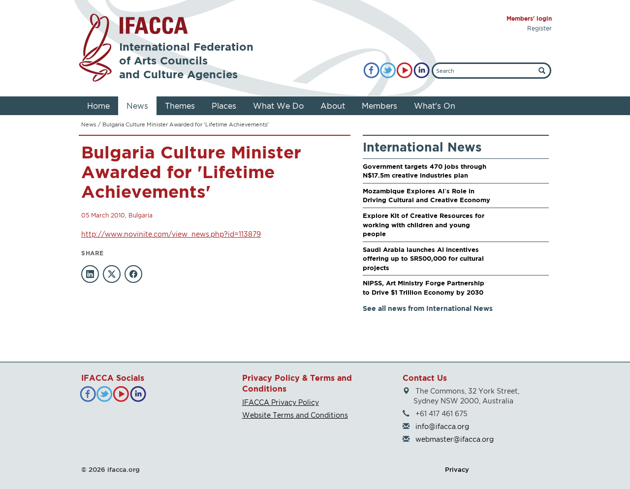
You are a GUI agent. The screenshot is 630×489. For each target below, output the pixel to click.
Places (224, 105)
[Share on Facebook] (133, 274)
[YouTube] (405, 70)
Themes (180, 105)
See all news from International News (428, 308)
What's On (434, 105)
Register (539, 28)
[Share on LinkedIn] (90, 274)
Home (98, 105)
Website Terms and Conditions (295, 415)
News (137, 105)
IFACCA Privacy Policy (280, 402)
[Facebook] (371, 70)
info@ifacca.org (442, 426)
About (332, 105)
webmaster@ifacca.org (454, 439)
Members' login (529, 18)
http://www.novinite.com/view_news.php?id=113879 (171, 234)
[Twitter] (388, 70)
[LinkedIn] (421, 70)
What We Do (278, 105)
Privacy (457, 469)
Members (379, 105)
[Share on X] (112, 274)
